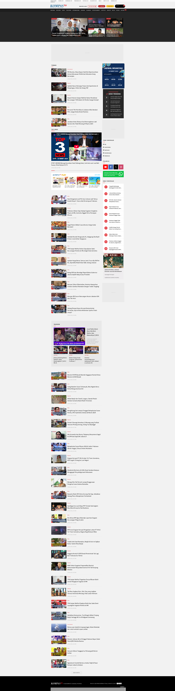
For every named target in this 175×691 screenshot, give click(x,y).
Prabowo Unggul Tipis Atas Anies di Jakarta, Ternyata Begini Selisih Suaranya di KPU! (115, 221)
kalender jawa (107, 153)
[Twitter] (115, 167)
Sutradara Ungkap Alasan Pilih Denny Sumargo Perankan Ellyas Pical (116, 97)
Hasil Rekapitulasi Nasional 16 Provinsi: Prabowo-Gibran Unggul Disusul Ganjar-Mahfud (116, 115)
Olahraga (69, 588)
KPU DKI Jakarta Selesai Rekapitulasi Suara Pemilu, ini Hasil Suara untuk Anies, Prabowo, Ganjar (115, 200)
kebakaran (107, 156)
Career (114, 683)
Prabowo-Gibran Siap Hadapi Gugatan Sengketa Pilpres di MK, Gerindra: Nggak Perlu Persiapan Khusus (82, 213)
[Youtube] (105, 167)
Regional (69, 83)
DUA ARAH (70, 355)
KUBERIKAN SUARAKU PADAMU (112, 277)
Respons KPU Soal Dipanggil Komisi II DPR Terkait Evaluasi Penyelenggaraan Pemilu (115, 248)
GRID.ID (100, 0)
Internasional (69, 69)
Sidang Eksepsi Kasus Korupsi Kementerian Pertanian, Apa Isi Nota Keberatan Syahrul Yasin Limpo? (82, 310)
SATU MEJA (55, 355)
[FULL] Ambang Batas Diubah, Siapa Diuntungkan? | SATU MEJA (60, 360)
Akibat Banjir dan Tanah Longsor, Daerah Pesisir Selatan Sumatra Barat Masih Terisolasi (114, 36)
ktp (105, 144)
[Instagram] (121, 167)
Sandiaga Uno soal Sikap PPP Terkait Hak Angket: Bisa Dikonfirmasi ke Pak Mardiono (114, 26)
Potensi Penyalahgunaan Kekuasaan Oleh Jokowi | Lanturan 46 (92, 360)
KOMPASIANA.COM (68, 0)
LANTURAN (86, 355)
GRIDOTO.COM (106, 0)
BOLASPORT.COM (93, 0)
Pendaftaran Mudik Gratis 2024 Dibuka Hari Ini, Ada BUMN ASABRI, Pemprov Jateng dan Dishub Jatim (115, 106)
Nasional (69, 95)
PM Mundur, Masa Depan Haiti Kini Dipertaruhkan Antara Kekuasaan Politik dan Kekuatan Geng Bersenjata (82, 74)
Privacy (106, 683)
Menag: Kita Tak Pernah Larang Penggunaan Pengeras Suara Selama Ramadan (96, 36)
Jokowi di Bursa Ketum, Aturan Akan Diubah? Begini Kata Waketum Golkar (115, 194)
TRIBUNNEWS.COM (77, 0)
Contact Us (110, 683)
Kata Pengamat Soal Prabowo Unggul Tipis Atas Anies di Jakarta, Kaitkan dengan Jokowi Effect (115, 214)
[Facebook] (110, 167)
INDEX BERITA (76, 672)
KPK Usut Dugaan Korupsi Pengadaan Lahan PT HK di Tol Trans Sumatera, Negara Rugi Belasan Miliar (96, 26)
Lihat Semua (97, 174)
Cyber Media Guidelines (99, 683)
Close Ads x (122, 686)
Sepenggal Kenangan (109, 274)
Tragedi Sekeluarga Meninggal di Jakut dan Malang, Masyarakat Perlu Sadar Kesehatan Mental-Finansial (115, 187)
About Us (92, 683)
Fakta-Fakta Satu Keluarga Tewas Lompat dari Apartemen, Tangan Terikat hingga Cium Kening (115, 235)
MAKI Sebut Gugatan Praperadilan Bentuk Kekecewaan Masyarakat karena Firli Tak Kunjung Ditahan (82, 568)
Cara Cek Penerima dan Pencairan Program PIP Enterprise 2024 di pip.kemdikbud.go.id (115, 102)
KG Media (80, 683)
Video (68, 107)
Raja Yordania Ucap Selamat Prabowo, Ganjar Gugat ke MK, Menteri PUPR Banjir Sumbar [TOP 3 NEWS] (115, 207)
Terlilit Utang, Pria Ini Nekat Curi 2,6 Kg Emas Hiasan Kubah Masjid (115, 228)
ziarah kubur (107, 147)
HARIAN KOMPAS (53, 0)
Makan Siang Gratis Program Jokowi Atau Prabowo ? (75, 359)
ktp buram (107, 150)
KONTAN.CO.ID (85, 0)
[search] (124, 6)
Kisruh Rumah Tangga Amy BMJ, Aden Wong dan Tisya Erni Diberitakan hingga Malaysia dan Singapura (116, 110)
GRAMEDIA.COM (114, 0)
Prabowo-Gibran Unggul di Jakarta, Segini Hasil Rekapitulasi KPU (115, 241)
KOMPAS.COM (60, 0)
